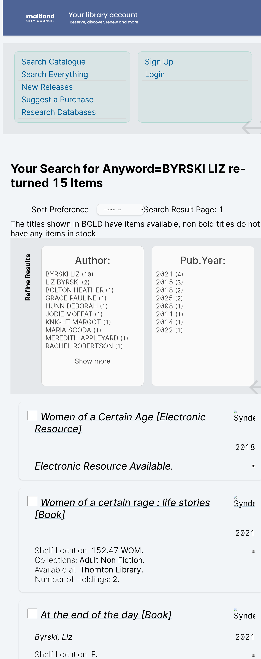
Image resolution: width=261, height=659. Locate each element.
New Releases (47, 87)
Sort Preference (60, 209)
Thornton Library (110, 569)
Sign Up (159, 61)
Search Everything (54, 74)
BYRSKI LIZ (62, 274)
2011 (164, 314)
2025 (164, 298)
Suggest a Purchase (57, 99)
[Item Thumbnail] (244, 418)
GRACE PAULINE (71, 298)
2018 (164, 290)
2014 (164, 322)
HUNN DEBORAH (71, 306)
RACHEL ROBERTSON (79, 346)
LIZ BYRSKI (62, 282)
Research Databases (58, 112)
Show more (92, 361)
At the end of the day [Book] (106, 615)
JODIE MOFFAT (69, 314)
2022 (164, 330)
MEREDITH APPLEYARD (81, 338)
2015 (164, 282)
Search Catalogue (53, 61)
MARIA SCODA (68, 330)
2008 (164, 306)
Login (155, 74)
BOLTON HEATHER (74, 290)
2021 (164, 274)
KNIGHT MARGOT (73, 322)
